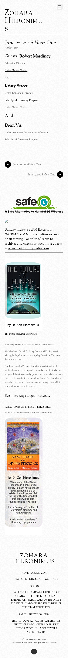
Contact (51, 579)
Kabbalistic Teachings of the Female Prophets (41, 605)
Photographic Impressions (32, 625)
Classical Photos (48, 621)
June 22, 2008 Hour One (30, 43)
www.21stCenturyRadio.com (28, 248)
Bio (17, 579)
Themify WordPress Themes (44, 642)
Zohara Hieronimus (33, 639)
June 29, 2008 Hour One (24, 165)
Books (34, 586)
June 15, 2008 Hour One (44, 175)
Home (25, 573)
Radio (23, 615)
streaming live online (24, 239)
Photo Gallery (39, 615)
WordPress (26, 642)
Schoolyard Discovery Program (21, 100)
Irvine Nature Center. (16, 70)
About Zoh (38, 573)
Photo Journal (22, 621)
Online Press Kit (32, 579)
